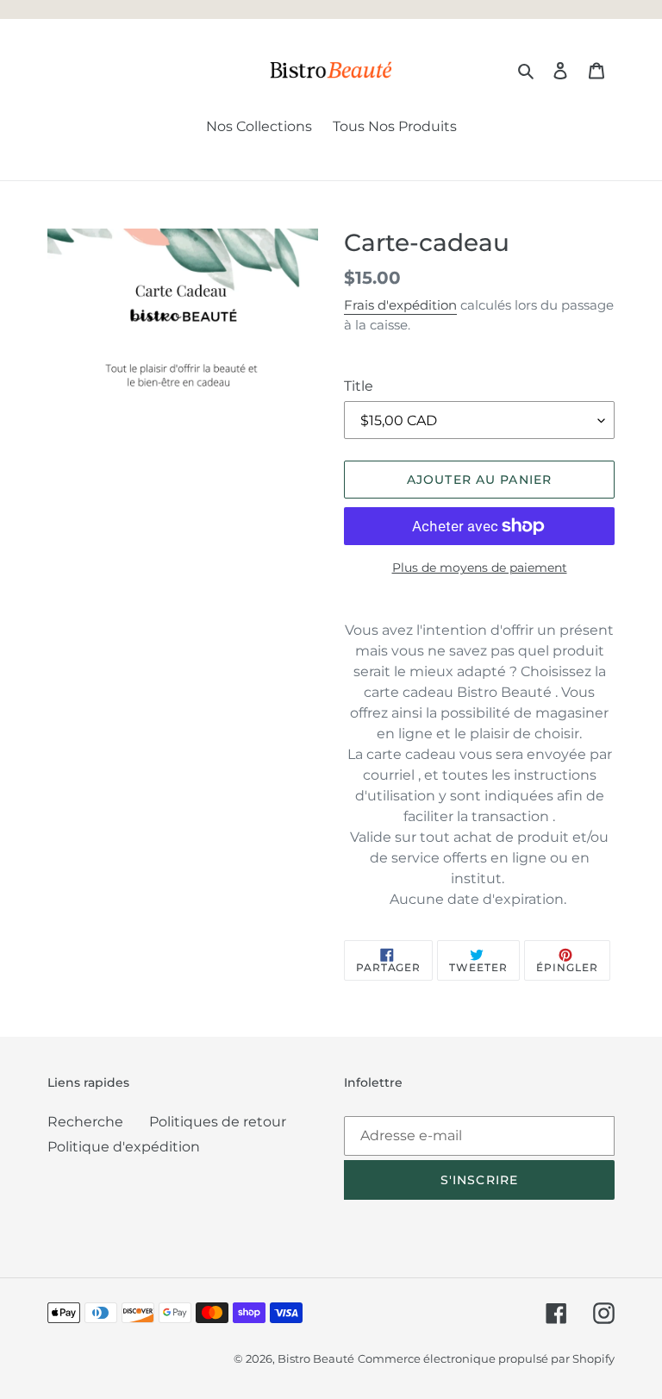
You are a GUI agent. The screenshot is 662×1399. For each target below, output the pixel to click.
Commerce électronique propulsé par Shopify (486, 1358)
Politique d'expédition (123, 1147)
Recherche (85, 1122)
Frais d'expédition (400, 305)
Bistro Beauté (316, 1358)
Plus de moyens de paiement (479, 567)
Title (358, 386)
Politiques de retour (217, 1122)
